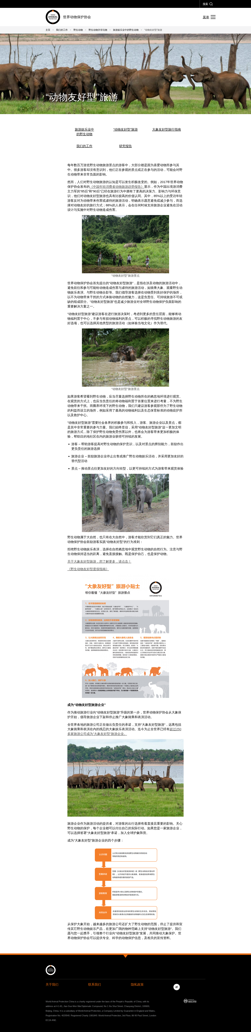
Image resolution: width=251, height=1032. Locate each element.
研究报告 (125, 146)
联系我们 (94, 984)
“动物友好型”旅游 (125, 129)
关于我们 (52, 984)
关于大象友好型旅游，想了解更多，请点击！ (99, 561)
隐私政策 (137, 984)
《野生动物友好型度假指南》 (88, 569)
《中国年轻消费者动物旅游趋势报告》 (117, 186)
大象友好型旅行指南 (166, 129)
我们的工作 (84, 146)
